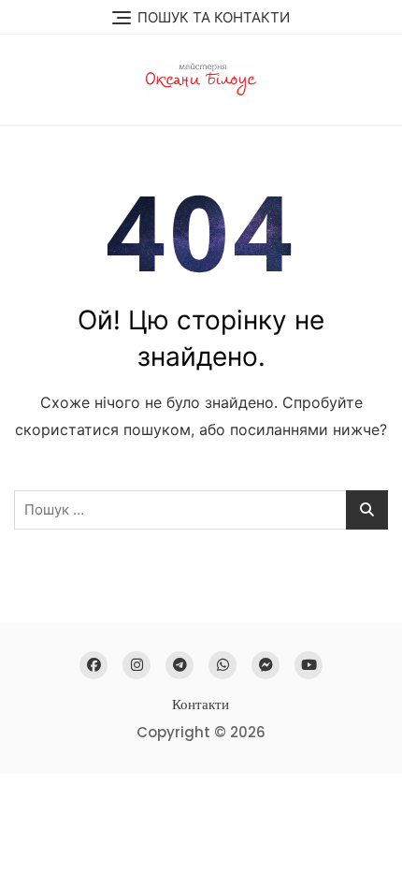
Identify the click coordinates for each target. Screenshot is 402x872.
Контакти (200, 704)
